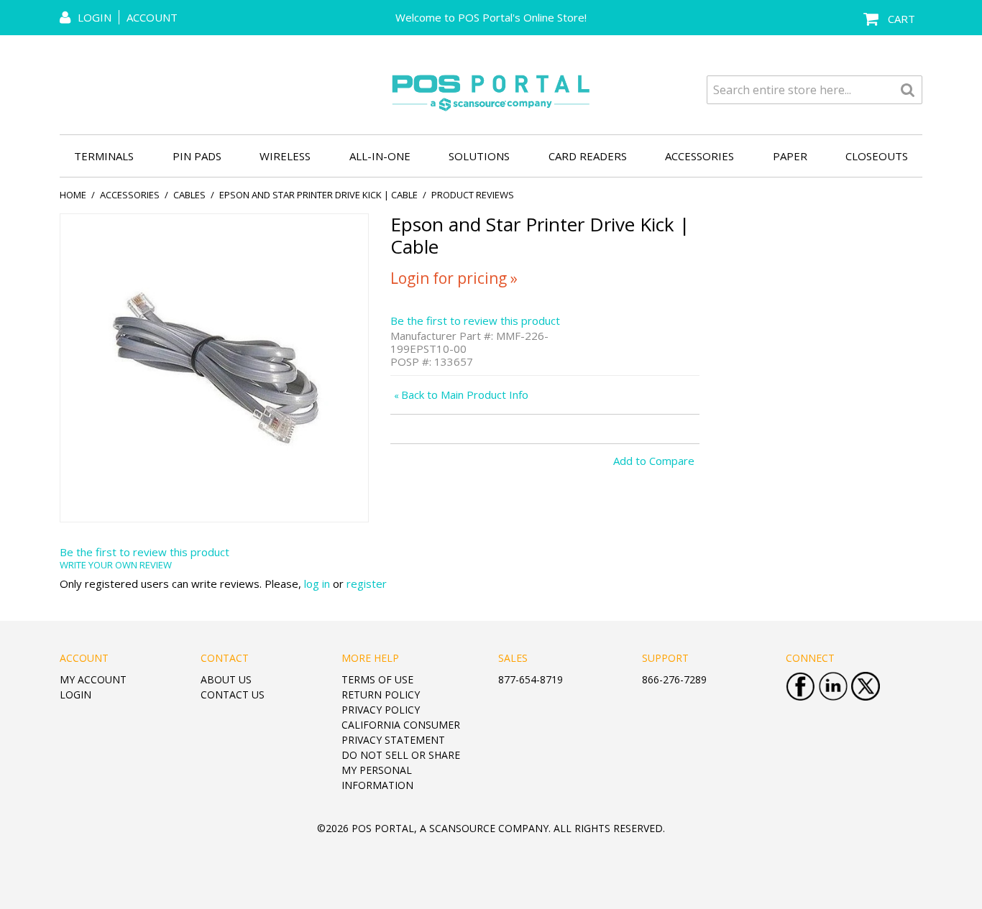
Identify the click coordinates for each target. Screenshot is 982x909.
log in (317, 583)
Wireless (285, 156)
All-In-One (379, 156)
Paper (790, 156)
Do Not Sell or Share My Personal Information (400, 770)
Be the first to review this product (475, 320)
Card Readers (588, 156)
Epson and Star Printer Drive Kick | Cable (318, 194)
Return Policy (380, 694)
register (367, 583)
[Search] (908, 89)
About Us (226, 679)
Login (75, 694)
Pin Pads (197, 156)
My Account (93, 679)
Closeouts (876, 156)
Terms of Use (377, 679)
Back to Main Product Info (461, 394)
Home (73, 194)
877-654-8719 (530, 679)
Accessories (699, 156)
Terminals (104, 156)
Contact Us (233, 694)
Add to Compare (653, 460)
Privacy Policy (380, 709)
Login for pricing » (454, 278)
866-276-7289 (674, 679)
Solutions (479, 156)
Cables (189, 194)
